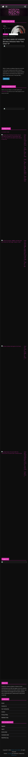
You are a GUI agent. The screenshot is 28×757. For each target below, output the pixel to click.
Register (3, 726)
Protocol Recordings (14, 34)
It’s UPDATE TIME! (5, 132)
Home (2, 703)
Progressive (5, 34)
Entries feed (4, 732)
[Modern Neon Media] (3, 6)
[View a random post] (25, 6)
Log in (2, 729)
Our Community (5, 709)
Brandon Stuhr (12, 36)
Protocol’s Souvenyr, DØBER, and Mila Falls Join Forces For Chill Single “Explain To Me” (25, 253)
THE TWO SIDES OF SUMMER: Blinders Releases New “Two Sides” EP (14, 41)
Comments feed (5, 735)
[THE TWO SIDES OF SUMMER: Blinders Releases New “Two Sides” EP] (14, 29)
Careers (3, 711)
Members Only (4, 717)
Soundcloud (4, 91)
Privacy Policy (4, 714)
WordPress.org (4, 737)
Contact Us (4, 706)
